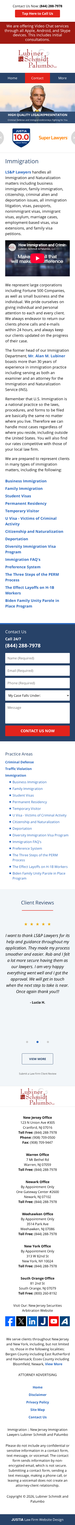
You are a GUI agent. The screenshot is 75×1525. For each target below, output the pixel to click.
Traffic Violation (18, 768)
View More (37, 1059)
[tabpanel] (37, 963)
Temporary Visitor (22, 510)
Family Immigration (24, 488)
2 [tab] (37, 1042)
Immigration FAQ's (22, 559)
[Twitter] (21, 1321)
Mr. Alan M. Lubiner (46, 355)
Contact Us (15, 631)
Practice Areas (19, 754)
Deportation (16, 538)
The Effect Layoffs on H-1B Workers (40, 866)
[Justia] (43, 1321)
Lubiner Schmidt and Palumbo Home (37, 58)
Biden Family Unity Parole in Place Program (38, 876)
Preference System (23, 566)
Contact (37, 78)
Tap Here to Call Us (37, 13)
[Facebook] (10, 1321)
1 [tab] (27, 1042)
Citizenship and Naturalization (34, 531)
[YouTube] (54, 1321)
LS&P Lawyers (18, 172)
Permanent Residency (25, 503)
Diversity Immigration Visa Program (40, 835)
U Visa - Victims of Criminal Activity (39, 815)
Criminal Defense (19, 762)
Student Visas (18, 495)
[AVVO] (65, 1321)
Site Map (37, 1409)
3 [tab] (48, 1042)
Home (12, 78)
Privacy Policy (37, 1402)
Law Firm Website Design (37, 1519)
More (62, 78)
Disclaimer (37, 1394)
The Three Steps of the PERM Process (35, 857)
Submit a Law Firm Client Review (37, 1073)
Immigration (15, 775)
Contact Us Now (38, 730)
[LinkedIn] (32, 1321)
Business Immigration (26, 480)
